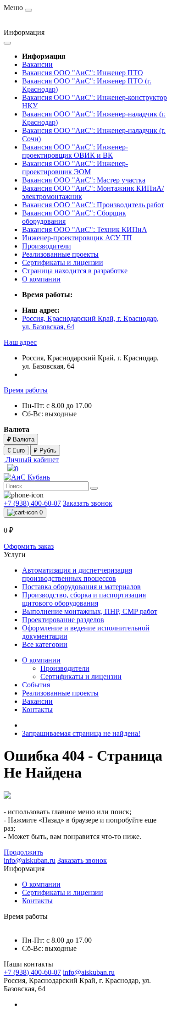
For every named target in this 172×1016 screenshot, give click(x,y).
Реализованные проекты (60, 254)
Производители (46, 246)
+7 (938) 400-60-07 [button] (32, 972)
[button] (20, 342)
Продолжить (23, 852)
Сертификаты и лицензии (62, 262)
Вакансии (37, 64)
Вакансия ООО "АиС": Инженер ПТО (82, 73)
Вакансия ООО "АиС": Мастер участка (83, 180)
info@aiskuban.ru (89, 972)
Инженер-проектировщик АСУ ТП (77, 238)
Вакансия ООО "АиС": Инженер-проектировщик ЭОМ (75, 168)
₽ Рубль (45, 450)
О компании (41, 279)
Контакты (37, 709)
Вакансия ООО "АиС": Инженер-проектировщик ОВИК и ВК (75, 151)
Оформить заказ (29, 546)
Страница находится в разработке (75, 271)
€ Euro (16, 450)
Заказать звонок (87, 503)
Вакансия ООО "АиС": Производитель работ (93, 205)
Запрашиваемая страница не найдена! (81, 733)
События (36, 685)
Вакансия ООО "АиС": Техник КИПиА (84, 229)
